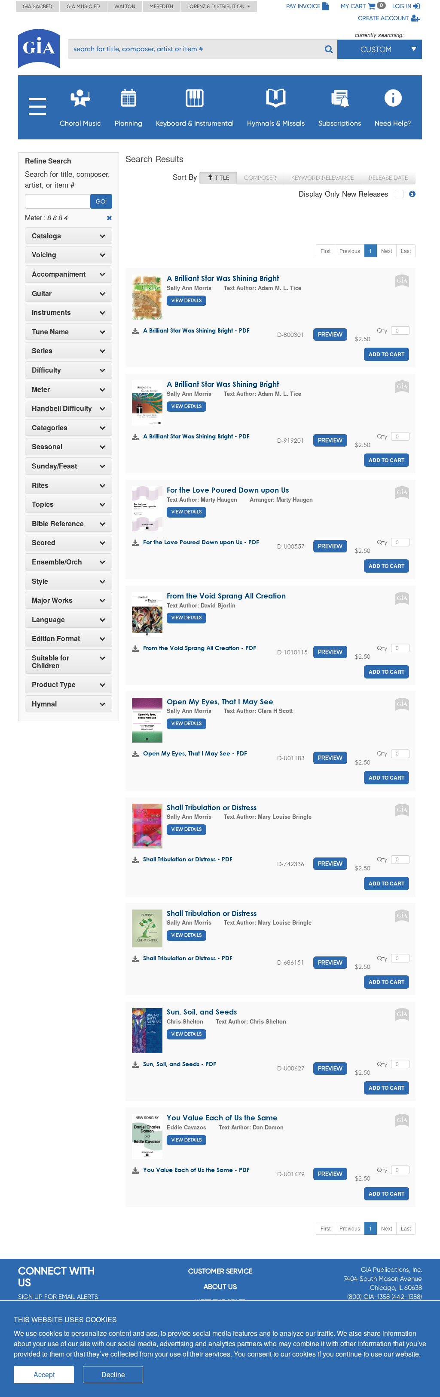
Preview (330, 334)
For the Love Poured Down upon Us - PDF (201, 542)
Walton (124, 6)
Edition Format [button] (56, 638)
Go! (101, 201)
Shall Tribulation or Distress (212, 807)
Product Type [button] (54, 684)
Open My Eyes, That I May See (220, 701)
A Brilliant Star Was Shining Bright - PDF (196, 330)
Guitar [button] (42, 293)
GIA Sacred (37, 6)
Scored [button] (43, 542)
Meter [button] (41, 389)
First (325, 250)
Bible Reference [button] (58, 523)
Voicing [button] (44, 255)
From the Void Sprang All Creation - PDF (199, 647)
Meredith (161, 6)
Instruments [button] (51, 312)
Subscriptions (339, 123)
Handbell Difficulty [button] (62, 408)
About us (220, 1287)
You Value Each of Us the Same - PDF (196, 1169)
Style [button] (40, 581)
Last (406, 250)
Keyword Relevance (322, 177)
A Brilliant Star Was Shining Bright (223, 278)
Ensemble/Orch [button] (57, 562)
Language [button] (48, 619)
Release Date (388, 177)
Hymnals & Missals (276, 123)
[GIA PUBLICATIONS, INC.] (39, 47)
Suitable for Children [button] (50, 661)
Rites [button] (40, 485)
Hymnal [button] (44, 704)
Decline (113, 1374)
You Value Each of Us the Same (222, 1117)
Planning (128, 123)
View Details (186, 300)
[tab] (68, 236)
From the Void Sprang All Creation (226, 596)
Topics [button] (43, 504)
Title (221, 177)
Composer (260, 177)
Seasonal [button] (47, 446)
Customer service (220, 1271)
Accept (44, 1374)
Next (386, 250)
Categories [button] (49, 428)
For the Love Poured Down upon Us (228, 490)
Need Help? (393, 123)
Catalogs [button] (46, 236)
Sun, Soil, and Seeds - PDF (179, 1063)
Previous (349, 250)
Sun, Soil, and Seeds (202, 1012)
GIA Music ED (83, 6)
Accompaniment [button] (59, 274)
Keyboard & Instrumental (195, 123)
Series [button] (42, 351)
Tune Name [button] (50, 332)
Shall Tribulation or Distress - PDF (187, 859)
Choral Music (80, 123)
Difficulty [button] (46, 370)
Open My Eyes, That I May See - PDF (195, 753)
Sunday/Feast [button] (54, 466)
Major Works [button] (52, 600)
